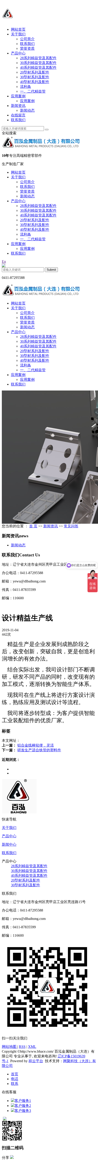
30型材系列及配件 (34, 77)
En (4, 261)
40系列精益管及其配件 (38, 67)
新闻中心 (9, 844)
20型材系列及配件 (34, 72)
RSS (22, 1047)
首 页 (33, 526)
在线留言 (18, 115)
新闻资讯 (18, 106)
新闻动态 (27, 110)
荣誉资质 (27, 48)
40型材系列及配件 (34, 82)
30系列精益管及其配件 (38, 63)
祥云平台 (35, 1061)
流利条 (25, 86)
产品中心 (18, 53)
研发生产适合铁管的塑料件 (39, 750)
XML (32, 1047)
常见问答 (71, 526)
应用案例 (18, 96)
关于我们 (18, 34)
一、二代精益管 (33, 91)
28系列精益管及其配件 (38, 58)
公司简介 (27, 39)
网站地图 (9, 1047)
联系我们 (27, 44)
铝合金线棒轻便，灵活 (35, 745)
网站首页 (18, 29)
